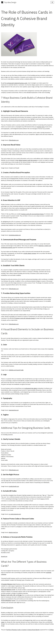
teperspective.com (14, 410)
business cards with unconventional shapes (32, 214)
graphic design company (30, 253)
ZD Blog (51, 629)
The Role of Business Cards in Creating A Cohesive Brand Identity (23, 629)
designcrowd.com (13, 532)
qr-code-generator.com (15, 514)
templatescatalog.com (15, 235)
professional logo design (30, 388)
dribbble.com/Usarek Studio (16, 370)
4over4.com (4, 556)
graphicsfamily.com (14, 486)
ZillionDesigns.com (14, 140)
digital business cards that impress (28, 160)
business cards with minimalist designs (25, 318)
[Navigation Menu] (52, 2)
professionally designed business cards (17, 83)
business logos (41, 126)
